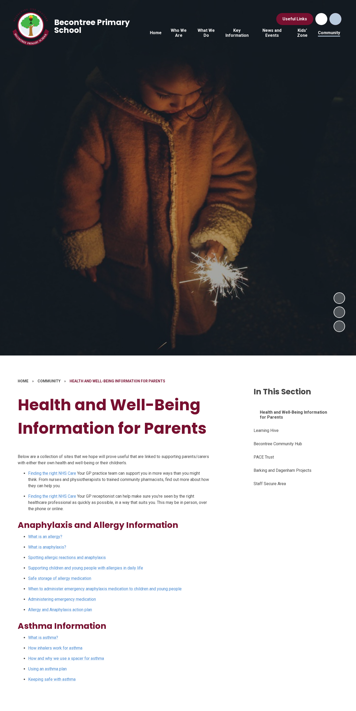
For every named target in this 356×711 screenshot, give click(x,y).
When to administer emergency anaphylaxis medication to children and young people (105, 588)
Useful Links (295, 18)
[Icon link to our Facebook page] (321, 19)
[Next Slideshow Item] (339, 298)
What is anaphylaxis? (47, 547)
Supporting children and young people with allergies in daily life (85, 567)
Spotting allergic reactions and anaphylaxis (67, 557)
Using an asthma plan (47, 668)
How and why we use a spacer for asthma (66, 658)
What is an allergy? (45, 536)
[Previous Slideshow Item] (339, 312)
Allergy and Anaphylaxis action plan (60, 609)
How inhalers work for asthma (55, 648)
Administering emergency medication (62, 599)
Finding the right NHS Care (52, 473)
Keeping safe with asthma (52, 679)
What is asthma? (43, 637)
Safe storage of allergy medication (59, 578)
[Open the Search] (335, 19)
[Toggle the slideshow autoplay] (339, 326)
